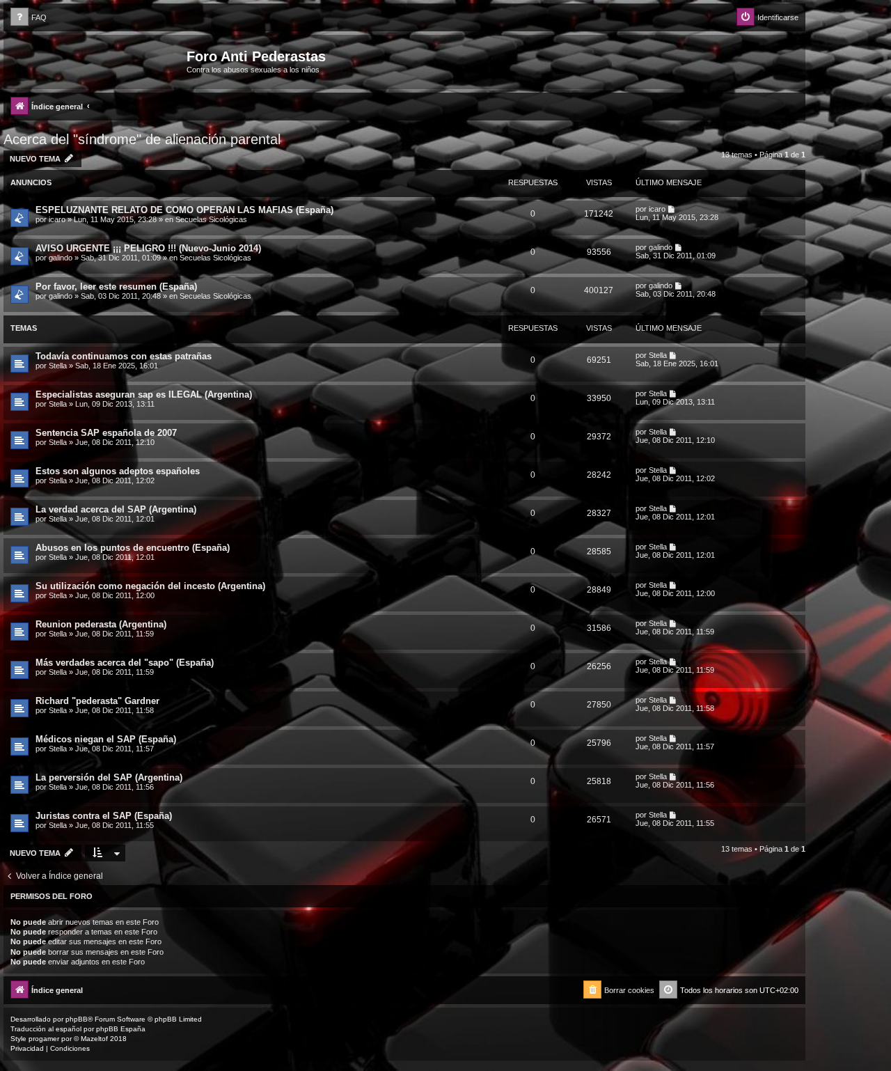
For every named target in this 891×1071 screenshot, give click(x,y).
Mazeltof (94, 1038)
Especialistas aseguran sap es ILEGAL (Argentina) (144, 394)
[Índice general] (97, 60)
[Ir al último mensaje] (672, 209)
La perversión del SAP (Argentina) (109, 777)
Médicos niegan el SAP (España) (106, 739)
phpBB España (120, 1029)
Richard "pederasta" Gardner (97, 701)
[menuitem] (28, 18)
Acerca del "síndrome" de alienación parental (142, 139)
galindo (60, 257)
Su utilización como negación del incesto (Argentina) (150, 586)
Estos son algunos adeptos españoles (118, 471)
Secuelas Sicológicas (211, 219)
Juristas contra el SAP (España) (104, 816)
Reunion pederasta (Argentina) (101, 624)
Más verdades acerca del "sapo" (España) (125, 662)
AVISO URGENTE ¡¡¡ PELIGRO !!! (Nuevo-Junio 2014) (148, 248)
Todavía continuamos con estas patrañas (124, 356)
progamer (44, 1038)
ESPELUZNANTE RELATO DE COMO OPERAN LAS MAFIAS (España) (184, 210)
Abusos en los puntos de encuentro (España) (133, 547)
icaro (57, 219)
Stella (58, 365)
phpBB (76, 1019)
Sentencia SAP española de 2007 (106, 433)
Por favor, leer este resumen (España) (116, 286)
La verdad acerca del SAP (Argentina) (116, 509)
